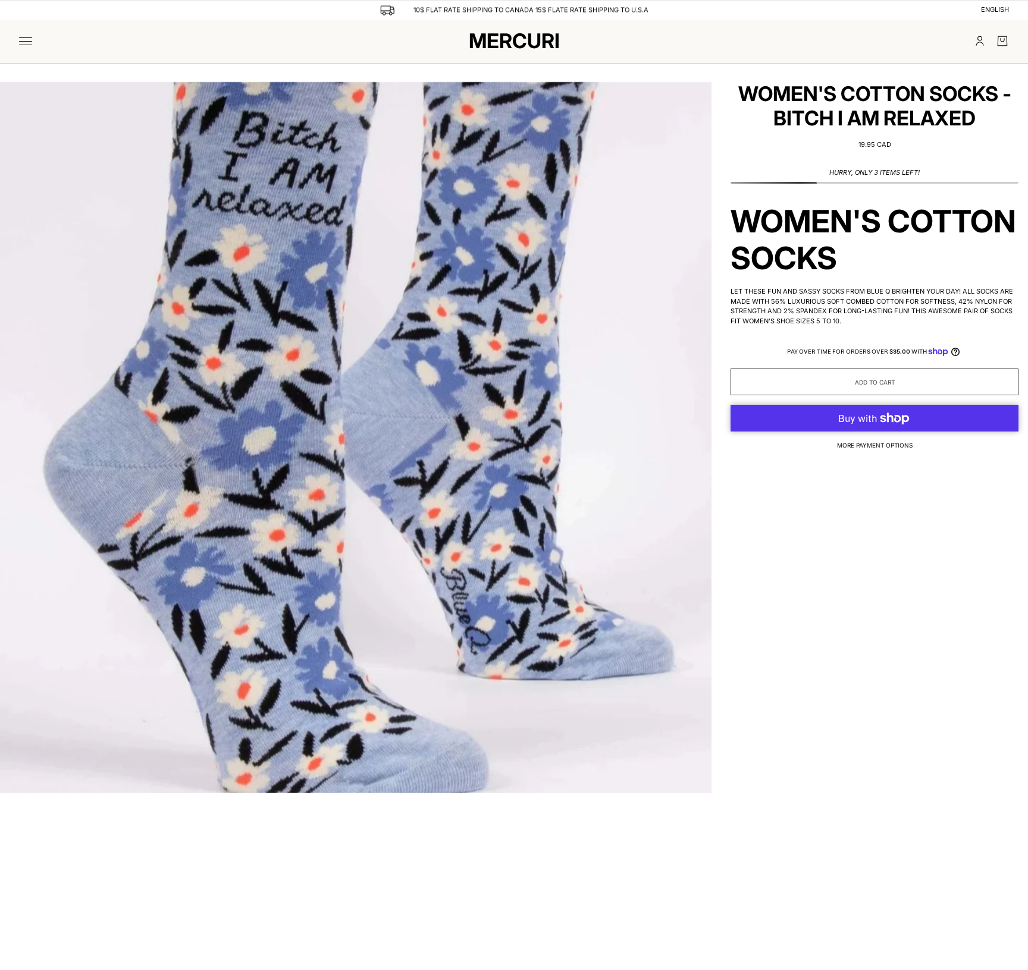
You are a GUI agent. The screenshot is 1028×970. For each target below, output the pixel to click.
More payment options (875, 445)
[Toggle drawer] (25, 41)
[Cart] (1002, 41)
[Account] (979, 41)
